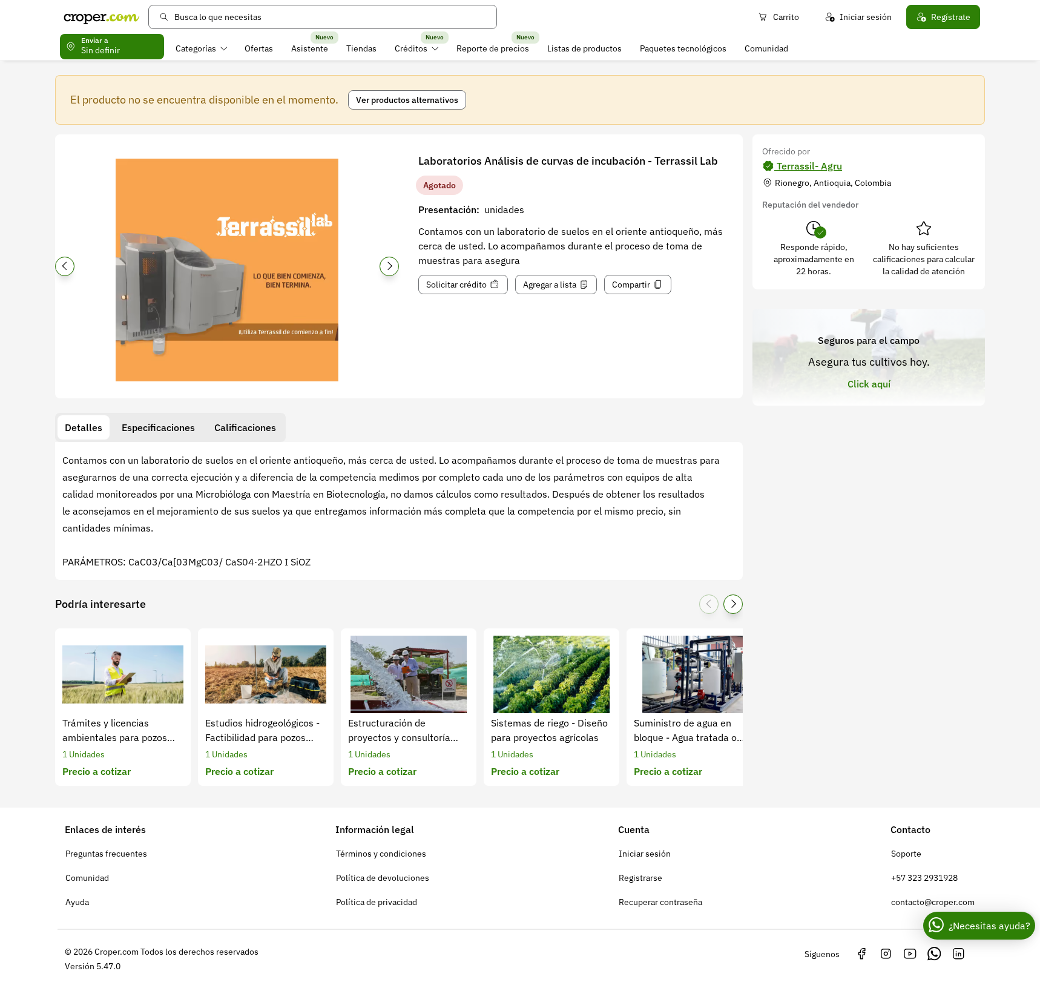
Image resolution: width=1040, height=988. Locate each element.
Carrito (786, 17)
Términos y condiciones (381, 853)
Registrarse (640, 877)
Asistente (309, 48)
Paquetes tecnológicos (683, 48)
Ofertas (259, 48)
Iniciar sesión (866, 17)
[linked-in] (958, 954)
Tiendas (361, 48)
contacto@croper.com (933, 902)
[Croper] (101, 17)
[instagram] (885, 954)
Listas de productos (584, 48)
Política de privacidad (376, 902)
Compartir (631, 284)
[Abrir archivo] (227, 270)
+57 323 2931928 (924, 877)
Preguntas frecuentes (106, 853)
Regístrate (950, 17)
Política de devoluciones (382, 877)
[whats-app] (934, 954)
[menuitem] (201, 48)
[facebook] (861, 954)
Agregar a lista (549, 284)
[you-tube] (910, 954)
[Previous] (64, 266)
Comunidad (766, 48)
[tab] (84, 427)
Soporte (906, 853)
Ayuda (77, 902)
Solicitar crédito (456, 284)
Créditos (411, 48)
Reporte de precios (492, 48)
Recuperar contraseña (660, 902)
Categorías (196, 48)
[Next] (389, 266)
